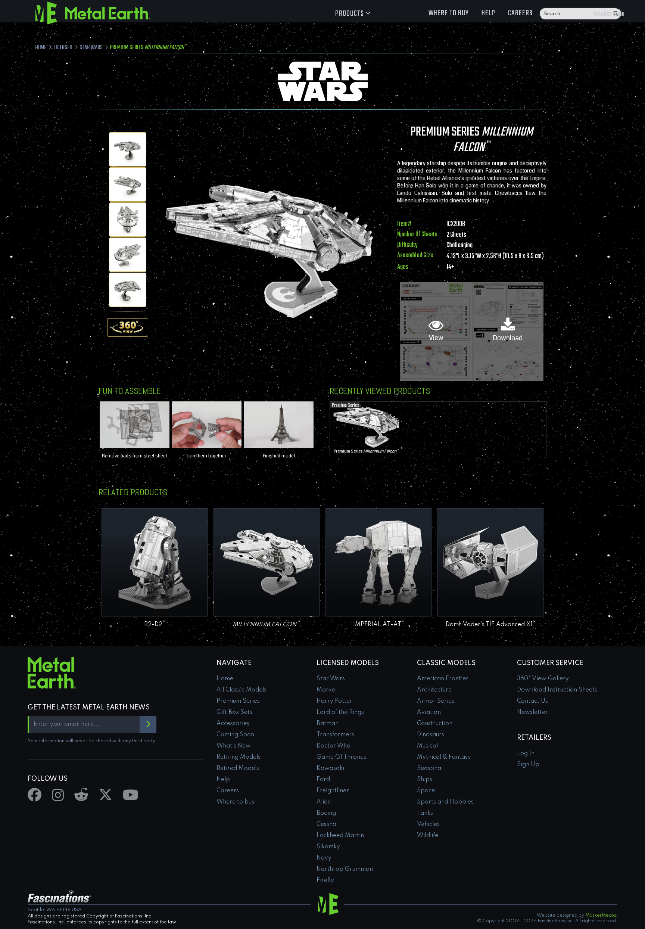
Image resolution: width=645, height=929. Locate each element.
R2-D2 (154, 625)
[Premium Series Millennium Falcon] (127, 149)
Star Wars (331, 679)
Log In (526, 753)
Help (488, 13)
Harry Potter (334, 701)
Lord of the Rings (340, 712)
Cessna (326, 824)
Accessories (232, 724)
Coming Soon (235, 735)
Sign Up (528, 765)
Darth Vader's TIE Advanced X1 (491, 625)
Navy (324, 858)
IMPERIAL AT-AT (378, 625)
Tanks (425, 813)
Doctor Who (333, 746)
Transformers (335, 735)
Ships (424, 780)
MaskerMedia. (601, 915)
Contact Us (532, 701)
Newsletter (532, 712)
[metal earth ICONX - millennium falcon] (366, 425)
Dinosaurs (430, 735)
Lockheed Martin (340, 836)
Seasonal (430, 768)
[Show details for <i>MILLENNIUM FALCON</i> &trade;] (267, 562)
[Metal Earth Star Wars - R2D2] (155, 562)
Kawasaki (330, 768)
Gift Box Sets (234, 712)
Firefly (325, 880)
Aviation (429, 712)
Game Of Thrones (341, 757)
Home (224, 679)
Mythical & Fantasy (444, 757)
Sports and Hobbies (445, 802)
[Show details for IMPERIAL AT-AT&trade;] (378, 562)
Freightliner (333, 791)
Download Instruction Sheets (557, 690)
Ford (323, 780)
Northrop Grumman (345, 869)
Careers (520, 13)
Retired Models (237, 768)
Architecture (434, 690)
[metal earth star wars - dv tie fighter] (490, 562)
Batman (328, 724)
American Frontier (442, 679)
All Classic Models (241, 690)
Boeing (326, 813)
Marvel (327, 690)
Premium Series (366, 451)
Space (426, 791)
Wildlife (427, 836)
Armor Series (435, 701)
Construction (434, 724)
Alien (324, 802)
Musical (427, 746)
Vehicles (428, 824)
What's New (233, 746)
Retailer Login (608, 14)
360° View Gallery (543, 679)
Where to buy (449, 13)
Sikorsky (328, 847)
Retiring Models (238, 757)
